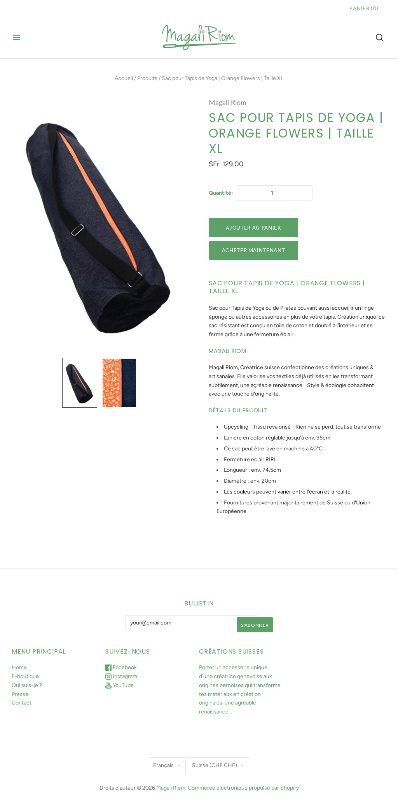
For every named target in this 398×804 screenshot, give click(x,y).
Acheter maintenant (253, 250)
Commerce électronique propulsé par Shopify (243, 788)
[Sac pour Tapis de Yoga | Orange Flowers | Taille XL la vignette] (79, 383)
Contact (21, 702)
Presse (20, 694)
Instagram (124, 676)
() (364, 8)
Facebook (124, 667)
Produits (147, 78)
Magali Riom (227, 102)
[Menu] (16, 37)
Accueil (124, 78)
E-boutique (25, 676)
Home (19, 667)
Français (163, 765)
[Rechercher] (379, 37)
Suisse (214, 765)
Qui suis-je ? (27, 685)
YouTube (123, 685)
